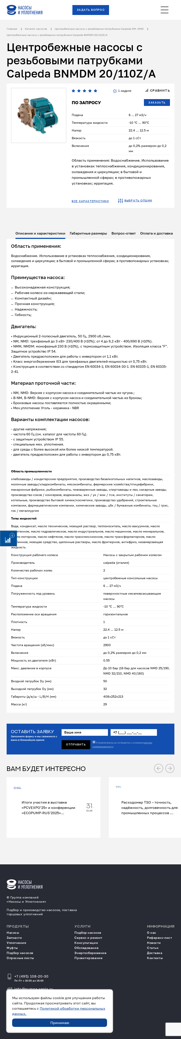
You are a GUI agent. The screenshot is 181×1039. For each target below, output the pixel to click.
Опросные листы (20, 957)
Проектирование (88, 957)
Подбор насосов (20, 952)
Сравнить (159, 90)
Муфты (12, 947)
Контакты (155, 957)
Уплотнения (16, 942)
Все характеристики (90, 201)
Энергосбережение (90, 952)
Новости (154, 942)
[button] (158, 768)
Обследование (86, 947)
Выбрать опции (138, 200)
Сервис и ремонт (88, 937)
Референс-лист (159, 937)
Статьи (152, 947)
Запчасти (14, 937)
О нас (151, 932)
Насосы (13, 932)
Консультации (86, 942)
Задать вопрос (91, 10)
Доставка (154, 952)
